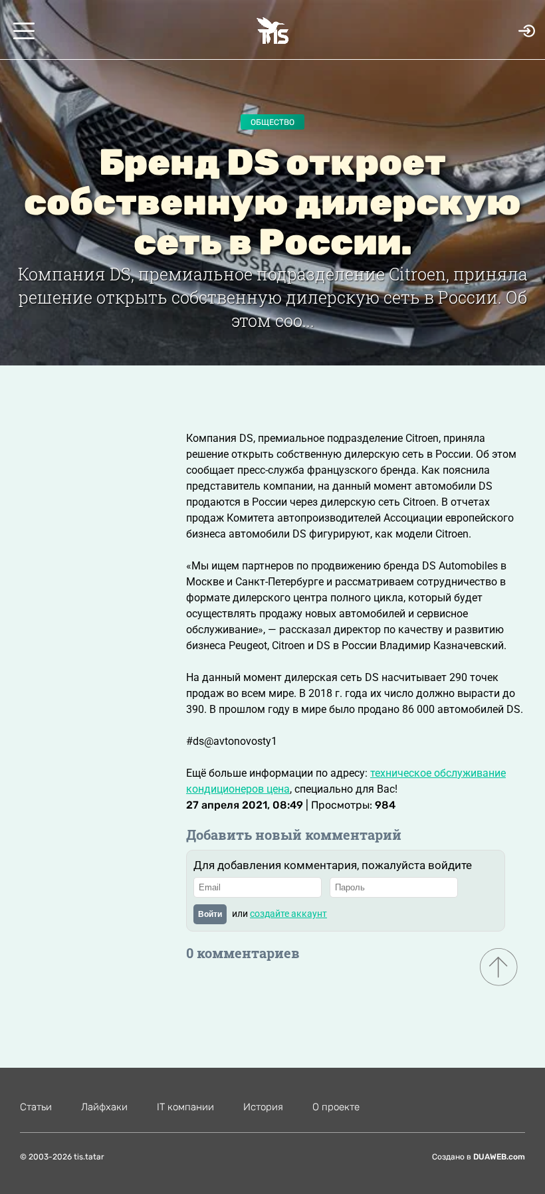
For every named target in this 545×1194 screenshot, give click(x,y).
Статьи (36, 1107)
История (263, 1107)
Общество (272, 122)
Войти (210, 914)
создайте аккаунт (288, 913)
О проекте (336, 1107)
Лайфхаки (104, 1107)
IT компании (185, 1107)
